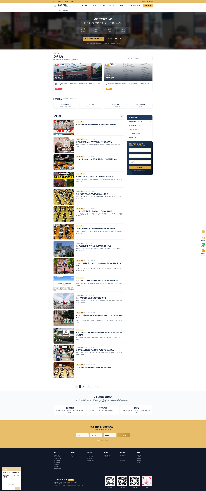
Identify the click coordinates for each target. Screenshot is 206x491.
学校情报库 (89, 459)
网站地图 (72, 485)
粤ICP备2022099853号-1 (79, 485)
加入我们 (139, 462)
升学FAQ (122, 459)
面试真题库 (122, 460)
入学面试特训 (73, 455)
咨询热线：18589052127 (147, 1)
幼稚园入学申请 (57, 459)
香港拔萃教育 (67, 485)
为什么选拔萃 (140, 455)
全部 (122, 116)
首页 (78, 5)
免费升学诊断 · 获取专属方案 (93, 38)
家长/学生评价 (107, 457)
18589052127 (134, 5)
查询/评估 (71, 479)
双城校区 (139, 460)
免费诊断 (148, 5)
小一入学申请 (57, 460)
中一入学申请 (57, 457)
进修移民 (56, 466)
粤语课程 (73, 457)
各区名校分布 (90, 457)
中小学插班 (56, 455)
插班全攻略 (122, 457)
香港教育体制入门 (91, 460)
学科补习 (73, 459)
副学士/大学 (56, 464)
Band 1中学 (89, 455)
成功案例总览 (107, 455)
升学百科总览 (58, 10)
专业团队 (139, 459)
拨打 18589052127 (115, 38)
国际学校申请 (57, 462)
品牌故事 (139, 457)
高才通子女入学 (57, 468)
